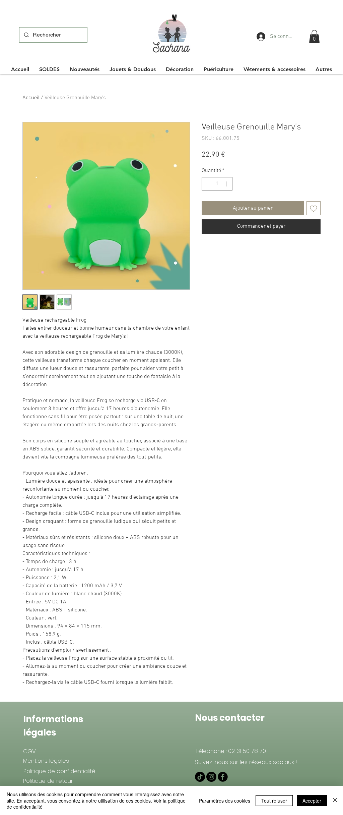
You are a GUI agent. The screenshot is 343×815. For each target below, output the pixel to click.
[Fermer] (335, 800)
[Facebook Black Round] (223, 777)
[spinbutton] (217, 183)
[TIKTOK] (200, 777)
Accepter (311, 800)
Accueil (31, 98)
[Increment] (226, 183)
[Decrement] (207, 183)
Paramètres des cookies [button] (224, 800)
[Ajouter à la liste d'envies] (313, 208)
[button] (314, 36)
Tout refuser (274, 800)
